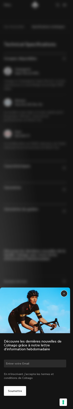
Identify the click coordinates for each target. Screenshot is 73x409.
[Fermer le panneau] (64, 293)
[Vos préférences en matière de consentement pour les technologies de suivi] (63, 402)
